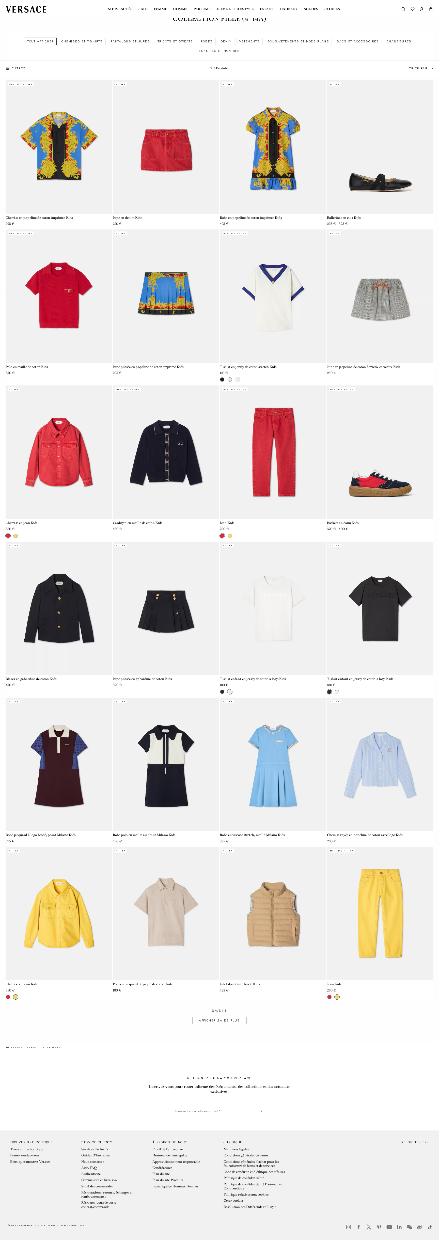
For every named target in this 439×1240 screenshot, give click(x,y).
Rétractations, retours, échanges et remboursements (107, 1194)
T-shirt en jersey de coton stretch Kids (248, 367)
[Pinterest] (379, 1227)
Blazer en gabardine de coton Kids (31, 679)
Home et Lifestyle (235, 9)
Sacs (143, 9)
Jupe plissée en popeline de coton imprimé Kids (148, 367)
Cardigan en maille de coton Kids (137, 523)
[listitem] (41, 41)
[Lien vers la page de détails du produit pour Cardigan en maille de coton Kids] (166, 452)
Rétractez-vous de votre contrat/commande (98, 1204)
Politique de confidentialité (244, 1178)
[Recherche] (403, 9)
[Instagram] (349, 1227)
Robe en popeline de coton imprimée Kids (251, 217)
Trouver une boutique (26, 1149)
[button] (431, 9)
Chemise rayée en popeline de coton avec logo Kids (365, 835)
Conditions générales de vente (246, 1155)
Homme (180, 9)
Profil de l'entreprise (167, 1149)
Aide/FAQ (89, 1168)
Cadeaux (288, 9)
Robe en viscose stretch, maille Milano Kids (252, 835)
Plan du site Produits (167, 1180)
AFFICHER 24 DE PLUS (219, 1020)
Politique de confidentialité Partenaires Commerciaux (253, 1186)
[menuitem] (120, 9)
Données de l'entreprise (169, 1155)
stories (332, 9)
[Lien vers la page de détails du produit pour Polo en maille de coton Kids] (59, 296)
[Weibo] (420, 1227)
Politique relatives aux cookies (246, 1194)
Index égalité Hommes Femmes (175, 1186)
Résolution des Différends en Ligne (250, 1207)
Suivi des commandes (97, 1186)
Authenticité (91, 1174)
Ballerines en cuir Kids (344, 217)
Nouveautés (120, 9)
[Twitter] (369, 1227)
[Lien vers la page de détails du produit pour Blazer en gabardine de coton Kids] (59, 608)
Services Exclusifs (94, 1149)
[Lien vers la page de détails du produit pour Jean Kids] (273, 452)
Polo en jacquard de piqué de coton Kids (143, 984)
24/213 (219, 1010)
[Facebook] (359, 1227)
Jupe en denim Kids (127, 217)
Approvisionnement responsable (176, 1161)
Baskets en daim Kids (342, 523)
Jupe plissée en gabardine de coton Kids (142, 679)
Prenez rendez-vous (24, 1155)
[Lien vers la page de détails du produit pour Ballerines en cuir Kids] (380, 146)
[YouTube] (389, 1227)
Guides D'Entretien (95, 1155)
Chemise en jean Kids (21, 523)
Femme (160, 9)
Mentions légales (236, 1149)
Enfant (267, 9)
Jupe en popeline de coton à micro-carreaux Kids (363, 367)
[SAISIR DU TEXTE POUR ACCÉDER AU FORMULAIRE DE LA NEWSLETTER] (261, 1111)
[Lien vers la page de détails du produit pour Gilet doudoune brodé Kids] (273, 913)
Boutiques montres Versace (30, 1161)
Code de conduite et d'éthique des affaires (254, 1172)
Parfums (202, 9)
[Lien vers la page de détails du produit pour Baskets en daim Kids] (380, 452)
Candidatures (162, 1168)
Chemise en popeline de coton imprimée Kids (39, 217)
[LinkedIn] (399, 1227)
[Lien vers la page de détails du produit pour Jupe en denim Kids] (166, 146)
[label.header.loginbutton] (422, 9)
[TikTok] (430, 1227)
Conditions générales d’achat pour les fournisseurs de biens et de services (251, 1163)
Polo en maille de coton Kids (27, 367)
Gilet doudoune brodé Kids (240, 984)
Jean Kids (227, 523)
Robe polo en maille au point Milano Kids (144, 835)
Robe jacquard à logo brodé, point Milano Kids (40, 835)
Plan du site (161, 1174)
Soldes (311, 9)
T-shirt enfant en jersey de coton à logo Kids (253, 679)
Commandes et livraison (99, 1180)
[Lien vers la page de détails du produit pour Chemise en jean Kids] (59, 452)
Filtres (19, 68)
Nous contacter (92, 1161)
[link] (14, 1047)
